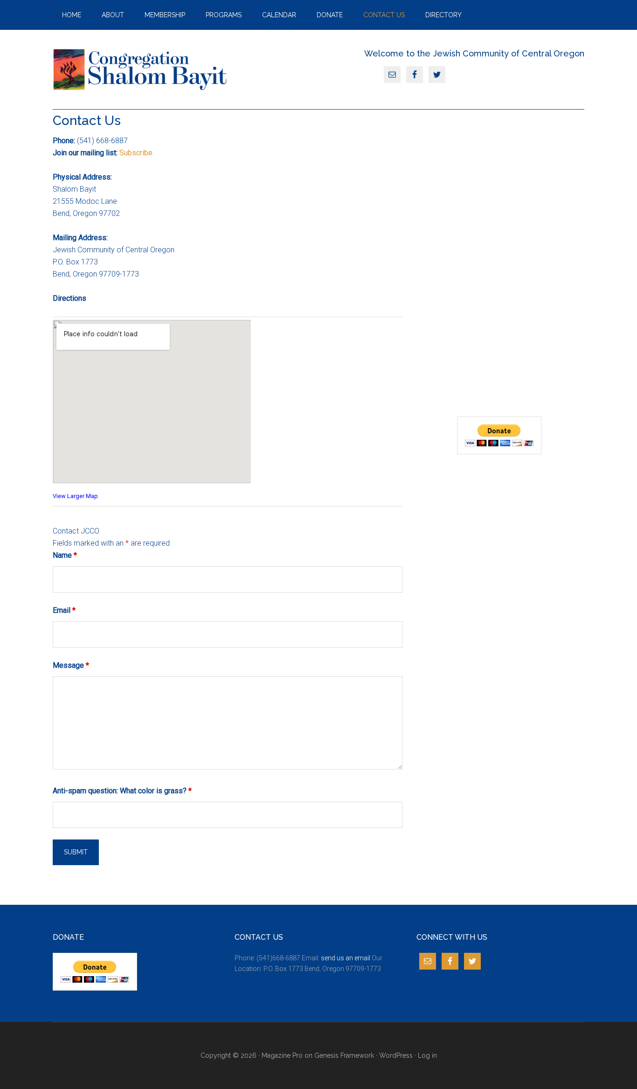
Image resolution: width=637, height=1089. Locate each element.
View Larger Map (75, 495)
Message (71, 665)
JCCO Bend (141, 69)
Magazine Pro (282, 1055)
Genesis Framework (344, 1055)
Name (65, 555)
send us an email (345, 958)
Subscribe (135, 152)
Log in (427, 1055)
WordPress (396, 1055)
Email (64, 610)
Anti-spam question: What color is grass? (122, 790)
